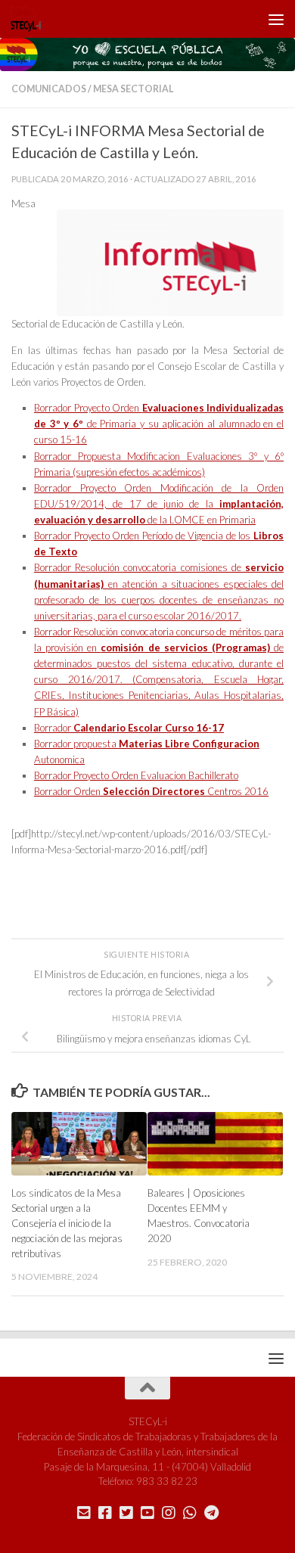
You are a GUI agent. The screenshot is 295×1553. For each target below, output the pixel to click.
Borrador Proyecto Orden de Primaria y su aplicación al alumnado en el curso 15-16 (159, 424)
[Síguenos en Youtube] (147, 1512)
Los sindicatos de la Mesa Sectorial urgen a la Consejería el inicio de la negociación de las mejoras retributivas (67, 1223)
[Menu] (276, 19)
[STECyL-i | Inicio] (31, 19)
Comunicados (48, 89)
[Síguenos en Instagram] (168, 1512)
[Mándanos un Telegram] (211, 1512)
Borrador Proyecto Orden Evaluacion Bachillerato (136, 775)
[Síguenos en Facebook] (105, 1512)
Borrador (129, 728)
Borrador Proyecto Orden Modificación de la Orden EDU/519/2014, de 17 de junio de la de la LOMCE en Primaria (159, 504)
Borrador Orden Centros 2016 (151, 791)
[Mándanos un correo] (84, 1512)
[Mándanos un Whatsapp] (189, 1512)
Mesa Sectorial (133, 89)
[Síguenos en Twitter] (126, 1512)
